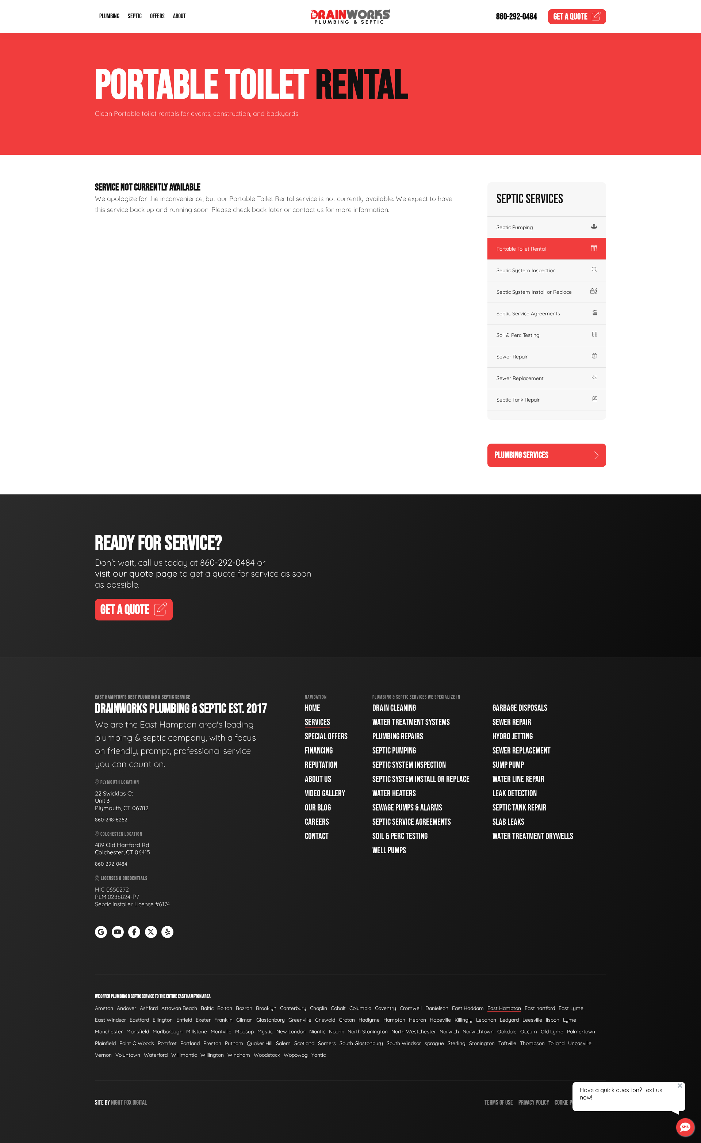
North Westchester (413, 1031)
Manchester (109, 1031)
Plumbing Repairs (397, 736)
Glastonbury (270, 1020)
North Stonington (368, 1031)
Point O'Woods (136, 1043)
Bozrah (244, 1008)
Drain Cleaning (394, 708)
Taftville (507, 1043)
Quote (570, 16)
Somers (327, 1043)
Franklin (223, 1020)
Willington (212, 1055)
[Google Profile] (101, 932)
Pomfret (167, 1043)
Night (117, 1102)
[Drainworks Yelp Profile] (167, 932)
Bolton (224, 1008)
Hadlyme (369, 1020)
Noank (336, 1031)
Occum (528, 1031)
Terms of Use (498, 1102)
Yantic (318, 1055)
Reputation (321, 765)
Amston (104, 1008)
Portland (190, 1043)
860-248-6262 (111, 819)
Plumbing (109, 16)
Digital (140, 1102)
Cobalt (338, 1008)
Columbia (360, 1008)
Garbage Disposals (520, 708)
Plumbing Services (521, 455)
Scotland (304, 1043)
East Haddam (468, 1008)
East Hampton (504, 1008)
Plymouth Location (119, 782)
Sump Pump (508, 765)
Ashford (149, 1008)
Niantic (317, 1031)
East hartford (540, 1008)
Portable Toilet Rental (521, 249)
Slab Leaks (508, 822)
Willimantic (184, 1055)
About (179, 16)
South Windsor (404, 1043)
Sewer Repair (512, 356)
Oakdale (507, 1031)
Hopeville (440, 1020)
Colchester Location (120, 834)
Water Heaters (394, 793)
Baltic (207, 1008)
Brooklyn (266, 1008)
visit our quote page (136, 573)
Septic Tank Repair (518, 399)
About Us (318, 779)
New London (291, 1031)
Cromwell (411, 1008)
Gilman (244, 1020)
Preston (212, 1043)
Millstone (196, 1031)
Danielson (436, 1008)
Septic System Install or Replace (534, 292)
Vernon (103, 1055)
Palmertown (581, 1031)
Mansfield (137, 1031)
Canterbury (293, 1008)
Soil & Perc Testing (518, 335)
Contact (317, 836)
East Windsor (110, 1020)
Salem (283, 1043)
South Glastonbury (361, 1043)
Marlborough (168, 1031)
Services (317, 722)
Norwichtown (478, 1031)
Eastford (139, 1020)
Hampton (394, 1020)
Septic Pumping (515, 227)
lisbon (552, 1020)
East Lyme (571, 1008)
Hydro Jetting (513, 736)
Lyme (569, 1020)
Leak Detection (515, 793)
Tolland (556, 1043)
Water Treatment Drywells (533, 836)
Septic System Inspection (526, 270)
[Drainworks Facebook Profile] (134, 932)
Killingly (463, 1020)
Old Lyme (552, 1031)
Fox (127, 1102)
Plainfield (105, 1043)
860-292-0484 (516, 16)
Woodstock (267, 1055)
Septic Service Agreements (528, 313)
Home (312, 708)
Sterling (457, 1043)
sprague (434, 1043)
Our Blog (318, 807)
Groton (347, 1020)
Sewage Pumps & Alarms (407, 807)
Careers (317, 822)
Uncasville (579, 1043)
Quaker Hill (259, 1043)
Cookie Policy (569, 1102)
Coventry (385, 1008)
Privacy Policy (533, 1102)
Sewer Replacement (520, 378)
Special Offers (326, 736)
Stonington (482, 1043)
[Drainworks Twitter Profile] (151, 932)
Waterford (156, 1055)
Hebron (417, 1020)
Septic (135, 16)
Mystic (265, 1031)
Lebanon (486, 1020)
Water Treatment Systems (411, 722)
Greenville (299, 1020)
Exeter (203, 1020)
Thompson (532, 1043)
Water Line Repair (518, 779)
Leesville (532, 1020)
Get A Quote (124, 610)
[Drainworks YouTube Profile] (118, 932)
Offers (157, 16)
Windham (238, 1055)
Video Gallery (325, 793)
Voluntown (127, 1055)
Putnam (234, 1043)
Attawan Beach (179, 1008)
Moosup (244, 1031)
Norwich (449, 1031)
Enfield (184, 1020)
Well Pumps (389, 850)
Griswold (325, 1020)
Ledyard (509, 1020)
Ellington (163, 1020)
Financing (319, 750)
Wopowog (296, 1055)
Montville (221, 1031)
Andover (126, 1008)
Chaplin (318, 1008)
